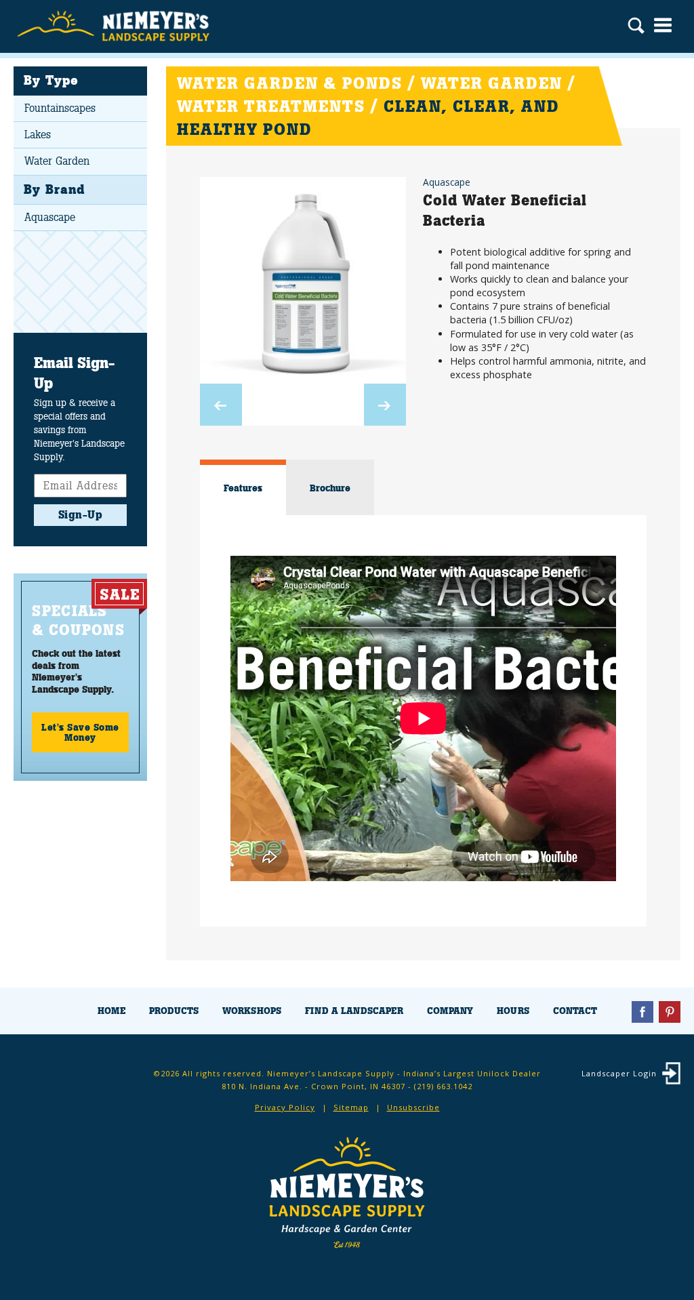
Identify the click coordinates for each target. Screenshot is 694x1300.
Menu (662, 25)
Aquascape (49, 217)
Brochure (330, 488)
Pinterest (669, 1012)
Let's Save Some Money (80, 732)
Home (111, 1011)
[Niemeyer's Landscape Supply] (115, 26)
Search (636, 27)
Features (243, 488)
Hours (513, 1011)
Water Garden (56, 161)
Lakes (37, 134)
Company (450, 1011)
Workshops (251, 1011)
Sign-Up (80, 514)
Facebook (642, 1012)
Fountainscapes (60, 108)
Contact (575, 1011)
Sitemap (351, 1107)
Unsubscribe (413, 1107)
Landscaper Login (619, 1073)
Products (174, 1011)
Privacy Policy (285, 1107)
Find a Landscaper (354, 1011)
